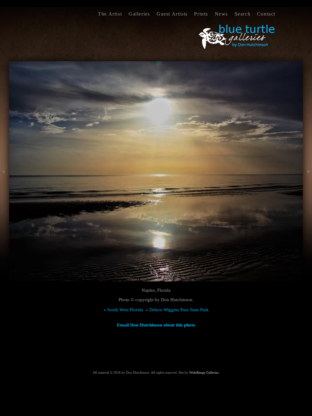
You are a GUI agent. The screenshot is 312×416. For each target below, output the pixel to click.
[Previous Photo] (4, 186)
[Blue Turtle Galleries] (237, 48)
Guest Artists (172, 13)
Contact (266, 13)
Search (243, 13)
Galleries (139, 13)
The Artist (110, 13)
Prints (201, 13)
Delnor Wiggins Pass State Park (179, 309)
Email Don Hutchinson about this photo (156, 325)
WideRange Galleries (203, 372)
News (221, 13)
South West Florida (125, 309)
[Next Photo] (307, 186)
